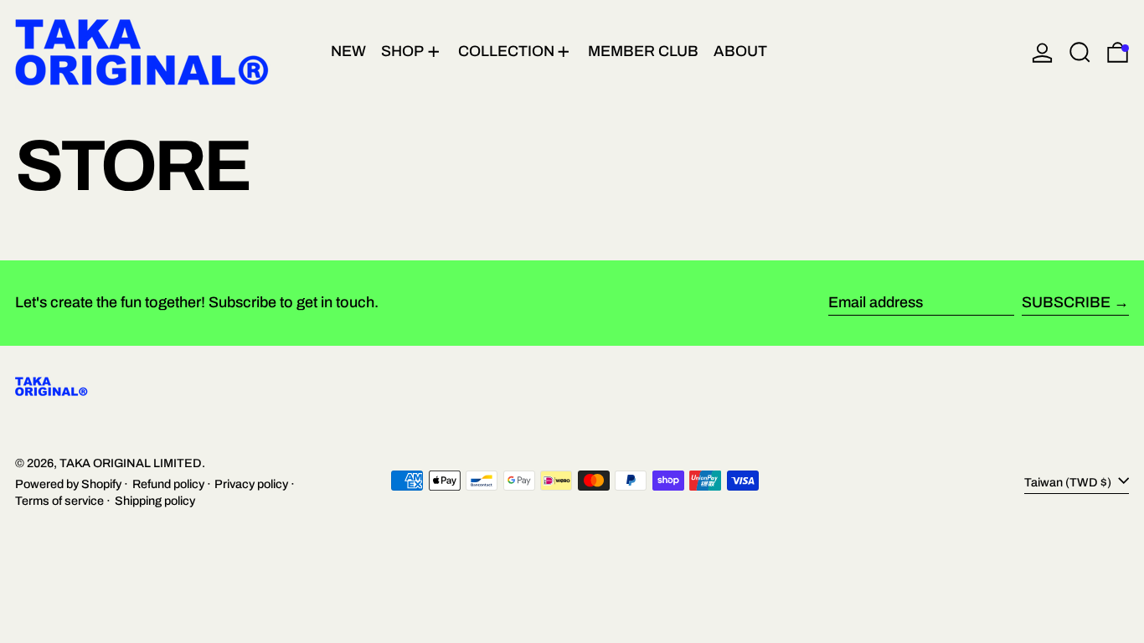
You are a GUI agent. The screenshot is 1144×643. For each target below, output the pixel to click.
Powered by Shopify (68, 484)
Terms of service (59, 500)
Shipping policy (155, 500)
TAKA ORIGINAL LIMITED (130, 463)
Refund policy (168, 484)
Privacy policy (251, 484)
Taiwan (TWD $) (1069, 482)
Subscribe (1066, 302)
